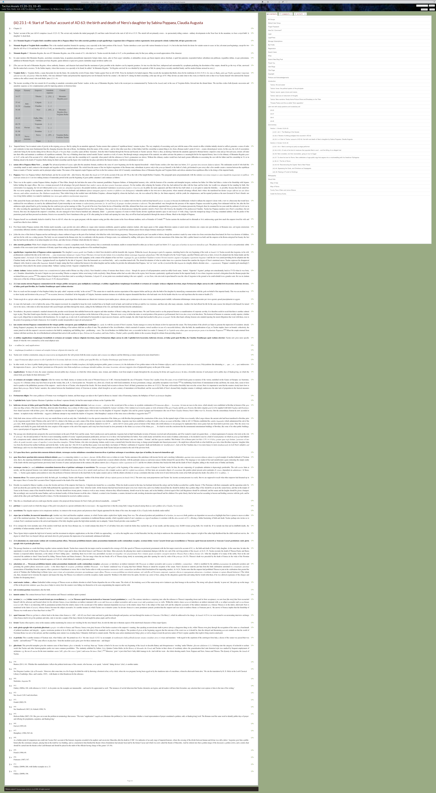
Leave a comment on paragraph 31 (252, 364)
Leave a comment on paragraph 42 (252, 477)
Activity (300, 14)
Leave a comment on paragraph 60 (252, 637)
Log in (432, 9)
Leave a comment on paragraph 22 (252, 283)
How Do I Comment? (275, 30)
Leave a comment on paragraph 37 (252, 418)
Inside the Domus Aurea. (278, 194)
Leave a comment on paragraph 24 (252, 299)
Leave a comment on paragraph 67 (252, 700)
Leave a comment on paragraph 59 (252, 627)
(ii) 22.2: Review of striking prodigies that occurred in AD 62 (292, 135)
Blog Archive (286, 1)
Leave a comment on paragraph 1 (252, 28)
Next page (263, 1)
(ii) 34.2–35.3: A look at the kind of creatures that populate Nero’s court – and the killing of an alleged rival (307, 150)
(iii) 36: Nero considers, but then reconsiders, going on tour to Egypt (294, 154)
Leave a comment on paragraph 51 (252, 548)
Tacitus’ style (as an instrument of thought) (284, 96)
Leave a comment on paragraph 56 (252, 599)
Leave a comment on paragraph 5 (252, 53)
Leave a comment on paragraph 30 (252, 359)
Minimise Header (434, 1)
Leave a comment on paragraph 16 (252, 200)
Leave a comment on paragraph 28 (252, 345)
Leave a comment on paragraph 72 (252, 738)
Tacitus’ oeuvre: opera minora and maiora (283, 92)
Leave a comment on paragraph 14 (252, 175)
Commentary (272, 125)
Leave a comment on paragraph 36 (252, 405)
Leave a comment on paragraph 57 (252, 615)
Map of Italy (274, 183)
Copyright (271, 74)
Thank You (271, 63)
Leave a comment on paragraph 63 (252, 669)
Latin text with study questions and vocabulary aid (284, 106)
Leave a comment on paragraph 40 (252, 457)
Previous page (2, 1)
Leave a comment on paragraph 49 (252, 533)
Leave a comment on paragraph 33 (252, 379)
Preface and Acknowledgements (278, 77)
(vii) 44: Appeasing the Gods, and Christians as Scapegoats (292, 168)
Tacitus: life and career (277, 85)
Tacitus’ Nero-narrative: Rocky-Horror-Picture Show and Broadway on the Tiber (295, 99)
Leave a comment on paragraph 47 (252, 515)
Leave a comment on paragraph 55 (252, 594)
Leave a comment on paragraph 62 (252, 662)
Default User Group (274, 23)
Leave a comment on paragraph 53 (252, 582)
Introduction (272, 81)
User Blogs (271, 66)
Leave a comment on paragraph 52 (252, 564)
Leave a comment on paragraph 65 (252, 686)
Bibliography (272, 175)
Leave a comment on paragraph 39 (252, 452)
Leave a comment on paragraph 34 (252, 395)
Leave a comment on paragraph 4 (252, 45)
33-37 (272, 114)
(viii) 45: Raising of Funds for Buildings (285, 172)
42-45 (272, 121)
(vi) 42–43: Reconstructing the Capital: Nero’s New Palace (291, 165)
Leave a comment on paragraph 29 (252, 350)
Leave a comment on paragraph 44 (252, 500)
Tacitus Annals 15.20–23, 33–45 (21, 6)
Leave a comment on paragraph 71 (252, 730)
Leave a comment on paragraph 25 (252, 304)
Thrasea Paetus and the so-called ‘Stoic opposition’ (286, 103)
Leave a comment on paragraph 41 (252, 467)
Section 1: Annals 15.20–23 (279, 128)
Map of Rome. (275, 186)
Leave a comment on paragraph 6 (252, 58)
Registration (272, 48)
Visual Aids (271, 179)
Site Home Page (268, 1)
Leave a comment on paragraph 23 (252, 291)
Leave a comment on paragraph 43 (252, 485)
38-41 (272, 117)
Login (270, 34)
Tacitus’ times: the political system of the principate (286, 88)
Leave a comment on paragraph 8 (252, 83)
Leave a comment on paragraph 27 (252, 338)
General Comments (271, 1)
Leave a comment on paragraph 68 (252, 707)
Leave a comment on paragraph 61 (252, 645)
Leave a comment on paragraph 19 (252, 234)
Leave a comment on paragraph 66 (252, 693)
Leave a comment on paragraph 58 (252, 622)
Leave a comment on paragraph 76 (252, 771)
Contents (273, 14)
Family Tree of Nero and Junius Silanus (283, 190)
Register (424, 9)
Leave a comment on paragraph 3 (252, 40)
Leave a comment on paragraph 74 (252, 757)
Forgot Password (273, 27)
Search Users (272, 52)
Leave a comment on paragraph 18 (252, 227)
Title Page (271, 70)
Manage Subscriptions (275, 41)
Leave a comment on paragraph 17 (252, 219)
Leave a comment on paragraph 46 (252, 510)
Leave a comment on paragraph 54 (252, 590)
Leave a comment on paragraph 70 (252, 723)
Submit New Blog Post (275, 59)
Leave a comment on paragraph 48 (252, 526)
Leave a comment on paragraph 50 (252, 540)
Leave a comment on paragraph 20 (252, 252)
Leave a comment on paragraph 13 (252, 164)
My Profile (271, 45)
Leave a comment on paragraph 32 (252, 372)
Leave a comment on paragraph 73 (252, 750)
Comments (286, 14)
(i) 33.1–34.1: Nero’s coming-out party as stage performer (291, 146)
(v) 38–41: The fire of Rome (281, 161)
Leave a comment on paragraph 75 (252, 764)
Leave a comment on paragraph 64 (252, 679)
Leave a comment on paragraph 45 (252, 506)
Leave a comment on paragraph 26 (252, 324)
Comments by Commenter (279, 1)
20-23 (272, 110)
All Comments (275, 1)
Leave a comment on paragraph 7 (252, 65)
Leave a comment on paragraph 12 (252, 146)
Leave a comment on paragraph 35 (252, 400)
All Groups (271, 19)
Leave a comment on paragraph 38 (252, 434)
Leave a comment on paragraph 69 (252, 714)
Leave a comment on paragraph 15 (252, 182)
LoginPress (271, 37)
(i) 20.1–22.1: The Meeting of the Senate (286, 132)
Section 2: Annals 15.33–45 (279, 143)
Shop (269, 56)
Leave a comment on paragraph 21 (252, 270)
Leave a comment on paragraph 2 (252, 33)
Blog (283, 1)
